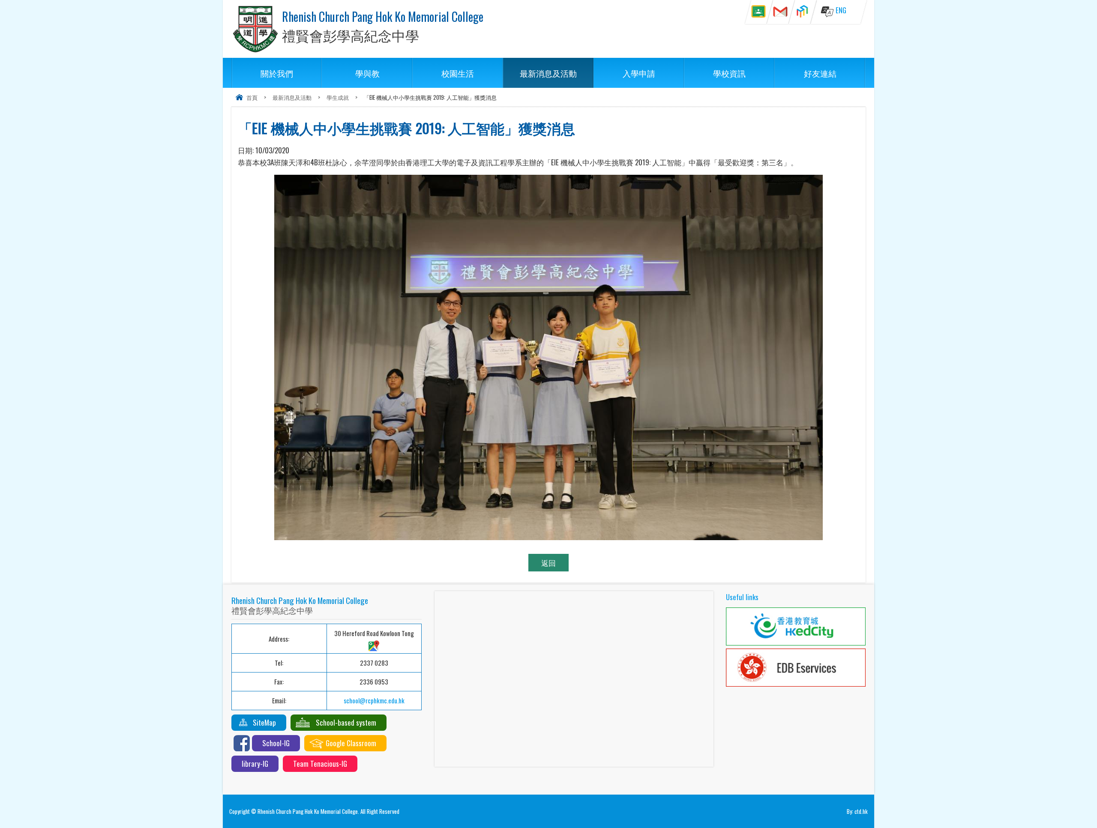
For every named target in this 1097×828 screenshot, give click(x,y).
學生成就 (338, 97)
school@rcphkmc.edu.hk (374, 700)
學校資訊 (729, 73)
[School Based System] (802, 12)
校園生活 (457, 73)
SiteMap (264, 722)
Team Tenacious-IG (320, 763)
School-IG (276, 743)
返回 (548, 562)
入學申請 (639, 73)
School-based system (346, 722)
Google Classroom (351, 743)
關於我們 (277, 73)
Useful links (742, 597)
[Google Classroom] (759, 12)
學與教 (367, 73)
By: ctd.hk (857, 811)
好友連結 (820, 73)
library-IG (255, 763)
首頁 (252, 97)
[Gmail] (780, 12)
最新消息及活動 (548, 73)
